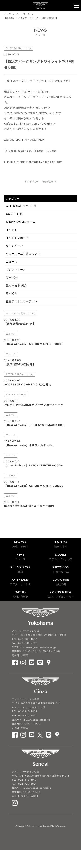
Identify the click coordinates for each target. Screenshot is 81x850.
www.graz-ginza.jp (38, 719)
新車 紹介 (12, 277)
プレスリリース (16, 269)
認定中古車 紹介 (16, 285)
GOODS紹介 (14, 213)
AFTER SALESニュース (21, 205)
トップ (7, 14)
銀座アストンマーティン (21, 301)
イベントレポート (17, 237)
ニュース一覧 (23, 14)
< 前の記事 (31, 181)
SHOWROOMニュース (20, 221)
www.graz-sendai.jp (38, 787)
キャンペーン (14, 245)
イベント (12, 229)
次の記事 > (49, 181)
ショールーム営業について (23, 253)
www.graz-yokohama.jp (41, 647)
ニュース (12, 261)
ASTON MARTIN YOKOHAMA (40, 5)
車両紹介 (12, 293)
